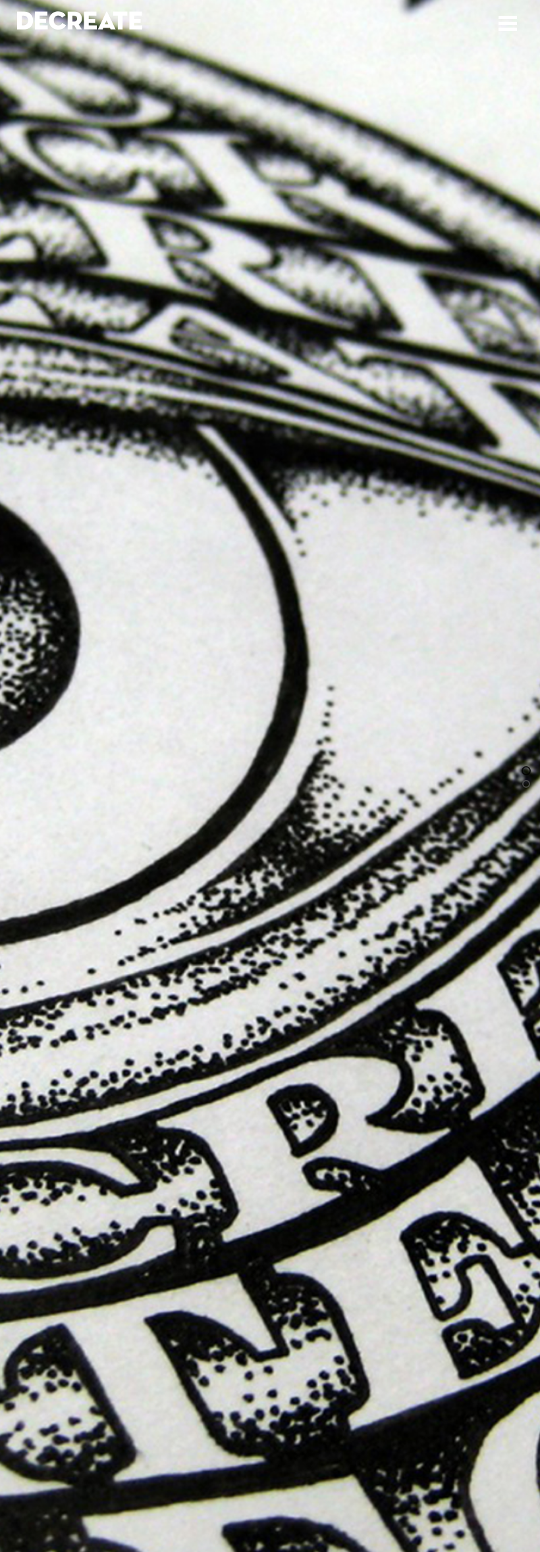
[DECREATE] (79, 23)
